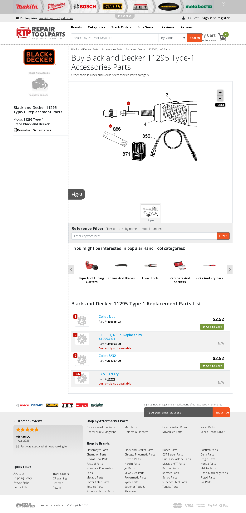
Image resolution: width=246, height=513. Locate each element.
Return (57, 487)
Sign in (207, 18)
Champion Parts (96, 454)
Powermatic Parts (135, 477)
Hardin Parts (132, 463)
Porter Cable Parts (97, 482)
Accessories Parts (112, 49)
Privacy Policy (21, 482)
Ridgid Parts (207, 477)
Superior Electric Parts (100, 491)
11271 (111, 379)
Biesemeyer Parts (97, 450)
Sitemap (58, 483)
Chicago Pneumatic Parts (140, 454)
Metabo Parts (94, 477)
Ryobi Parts (131, 482)
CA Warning (60, 478)
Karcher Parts (170, 468)
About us (19, 473)
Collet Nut (107, 316)
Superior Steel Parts (174, 482)
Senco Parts (169, 477)
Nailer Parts (207, 427)
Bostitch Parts (209, 450)
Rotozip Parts (94, 486)
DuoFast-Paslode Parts (100, 427)
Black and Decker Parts (84, 49)
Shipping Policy (22, 478)
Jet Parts (130, 468)
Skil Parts (206, 482)
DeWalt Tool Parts (97, 459)
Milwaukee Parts (172, 432)
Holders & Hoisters (136, 432)
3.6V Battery (109, 374)
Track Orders (61, 474)
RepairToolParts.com (54, 505)
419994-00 (114, 344)
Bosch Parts (169, 450)
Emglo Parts (207, 459)
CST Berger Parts (172, 454)
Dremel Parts (133, 459)
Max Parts (131, 427)
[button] (71, 269)
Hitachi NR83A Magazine (101, 432)
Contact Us (20, 487)
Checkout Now (207, 40)
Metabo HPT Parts (173, 463)
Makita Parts (208, 468)
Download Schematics (34, 130)
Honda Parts (208, 463)
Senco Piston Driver (212, 432)
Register (223, 18)
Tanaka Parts (170, 486)
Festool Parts (94, 463)
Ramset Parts (170, 473)
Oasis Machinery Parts (214, 473)
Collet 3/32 (107, 356)
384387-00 (114, 361)
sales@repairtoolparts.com (56, 18)
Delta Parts (207, 454)
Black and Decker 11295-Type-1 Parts (148, 49)
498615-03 (114, 321)
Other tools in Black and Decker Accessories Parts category (110, 75)
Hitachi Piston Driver (174, 427)
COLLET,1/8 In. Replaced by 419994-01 (120, 337)
